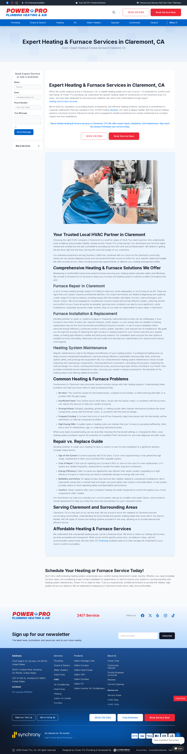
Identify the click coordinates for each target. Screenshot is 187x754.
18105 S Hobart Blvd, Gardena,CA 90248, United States (27, 671)
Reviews (114, 110)
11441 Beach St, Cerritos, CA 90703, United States (30, 663)
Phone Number (20, 103)
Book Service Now (166, 12)
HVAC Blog (113, 700)
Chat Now (180, 698)
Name (16, 82)
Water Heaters (61, 670)
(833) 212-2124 (136, 12)
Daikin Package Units (84, 661)
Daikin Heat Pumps (83, 670)
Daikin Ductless (81, 679)
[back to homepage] (26, 12)
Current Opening (116, 684)
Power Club (113, 661)
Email (16, 92)
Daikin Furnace (81, 665)
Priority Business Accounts (116, 673)
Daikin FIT (79, 683)
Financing (103, 540)
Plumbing (58, 661)
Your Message (20, 113)
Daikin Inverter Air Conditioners (89, 688)
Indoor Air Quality (62, 698)
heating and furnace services (63, 101)
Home (65, 48)
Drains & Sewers (62, 665)
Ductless (58, 703)
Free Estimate (130, 717)
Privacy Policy (141, 750)
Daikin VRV (79, 674)
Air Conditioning (61, 684)
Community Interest (113, 666)
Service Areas (114, 695)
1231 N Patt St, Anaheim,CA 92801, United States (29, 680)
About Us (112, 656)
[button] (173, 22)
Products (78, 656)
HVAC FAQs (113, 704)
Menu (172, 22)
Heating (57, 693)
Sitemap (172, 750)
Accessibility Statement (158, 750)
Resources (113, 690)
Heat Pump (59, 674)
